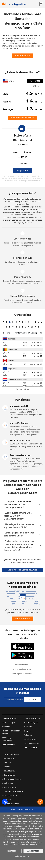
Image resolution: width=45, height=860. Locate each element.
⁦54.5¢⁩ (25, 356)
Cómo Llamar (9, 775)
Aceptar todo (33, 850)
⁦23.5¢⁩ (25, 383)
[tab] (3, 322)
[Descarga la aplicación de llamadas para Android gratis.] (22, 655)
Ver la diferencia (22, 618)
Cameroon (12, 349)
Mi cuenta (6, 726)
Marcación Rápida (19, 423)
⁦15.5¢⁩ (25, 345)
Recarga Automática (20, 455)
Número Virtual (10, 787)
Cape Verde (12, 369)
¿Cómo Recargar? (11, 804)
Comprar (7, 762)
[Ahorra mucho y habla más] (22, 598)
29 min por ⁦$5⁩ (36, 342)
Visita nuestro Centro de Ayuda (22, 569)
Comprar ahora (22, 55)
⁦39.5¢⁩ (25, 375)
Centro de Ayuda (31, 722)
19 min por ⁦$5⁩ (36, 386)
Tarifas (7, 766)
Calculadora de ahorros (13, 791)
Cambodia (12, 339)
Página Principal (8, 722)
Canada (11, 360)
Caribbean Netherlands (17, 379)
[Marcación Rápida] (5, 425)
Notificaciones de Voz (21, 440)
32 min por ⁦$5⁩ (36, 345)
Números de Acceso (12, 779)
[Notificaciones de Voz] (5, 442)
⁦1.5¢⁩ (25, 364)
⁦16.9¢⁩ (25, 342)
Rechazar (11, 850)
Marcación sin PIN (19, 406)
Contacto (28, 726)
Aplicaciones (9, 783)
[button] (41, 4)
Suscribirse (33, 699)
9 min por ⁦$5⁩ (37, 356)
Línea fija (6, 342)
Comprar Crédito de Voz (22, 117)
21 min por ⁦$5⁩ (36, 383)
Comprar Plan (22, 170)
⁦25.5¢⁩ (25, 386)
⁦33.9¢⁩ (25, 353)
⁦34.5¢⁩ (25, 372)
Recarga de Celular (9, 795)
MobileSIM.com (30, 739)
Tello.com (28, 735)
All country (7, 364)
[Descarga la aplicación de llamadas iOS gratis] (22, 646)
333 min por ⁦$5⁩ (36, 364)
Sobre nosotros (8, 745)
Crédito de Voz (8, 758)
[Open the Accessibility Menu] (5, 802)
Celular (6, 345)
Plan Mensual (9, 771)
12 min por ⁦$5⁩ (36, 375)
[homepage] (20, 4)
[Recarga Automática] (5, 456)
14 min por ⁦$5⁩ (36, 353)
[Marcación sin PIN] (5, 407)
